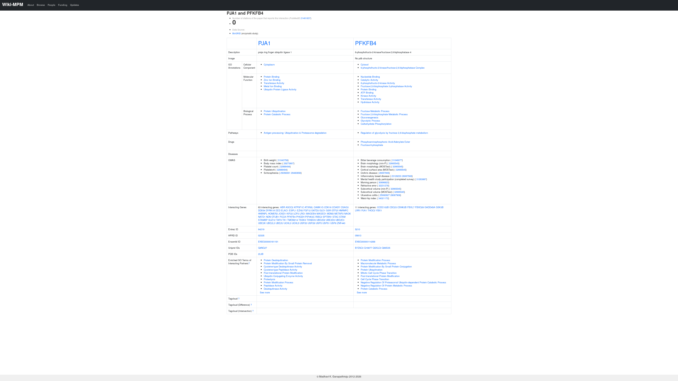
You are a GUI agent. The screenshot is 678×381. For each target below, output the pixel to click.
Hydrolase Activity (370, 102)
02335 (261, 235)
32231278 (383, 185)
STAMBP (263, 220)
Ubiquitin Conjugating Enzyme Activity (283, 276)
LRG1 (302, 213)
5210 (357, 229)
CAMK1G (318, 207)
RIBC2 (318, 216)
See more (265, 292)
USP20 (303, 223)
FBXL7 (410, 207)
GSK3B (440, 207)
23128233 (396, 176)
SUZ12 (271, 220)
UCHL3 (287, 223)
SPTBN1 (327, 216)
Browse (41, 5)
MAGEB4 (311, 213)
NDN (268, 216)
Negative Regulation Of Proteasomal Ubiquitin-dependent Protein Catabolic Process (403, 282)
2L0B (260, 254)
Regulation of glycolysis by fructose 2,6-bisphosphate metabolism (394, 132)
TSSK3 (302, 220)
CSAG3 (345, 207)
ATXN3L (309, 207)
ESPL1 (292, 210)
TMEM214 (292, 220)
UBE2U (279, 223)
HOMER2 (273, 213)
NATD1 (261, 216)
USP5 (319, 223)
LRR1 (358, 210)
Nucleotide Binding (370, 76)
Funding (62, 5)
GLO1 (322, 210)
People (51, 5)
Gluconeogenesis (369, 117)
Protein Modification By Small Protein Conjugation (386, 266)
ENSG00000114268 (365, 241)
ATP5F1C (299, 207)
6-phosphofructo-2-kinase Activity (378, 83)
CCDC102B (383, 207)
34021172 (383, 198)
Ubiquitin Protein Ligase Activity (280, 89)
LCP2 (296, 213)
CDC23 (393, 207)
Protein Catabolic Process (277, 114)
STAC (335, 216)
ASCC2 (289, 207)
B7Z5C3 (359, 247)
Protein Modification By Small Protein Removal (288, 263)
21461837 (306, 18)
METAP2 (339, 213)
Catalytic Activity (369, 79)
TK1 (284, 220)
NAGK (347, 213)
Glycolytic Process (370, 120)
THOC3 (371, 210)
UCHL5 (295, 223)
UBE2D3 (330, 220)
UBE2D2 (320, 220)
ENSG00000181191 (268, 241)
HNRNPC (343, 210)
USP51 (326, 223)
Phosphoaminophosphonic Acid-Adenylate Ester (385, 141)
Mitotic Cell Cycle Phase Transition (379, 272)
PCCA (283, 216)
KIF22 (290, 213)
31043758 (283, 160)
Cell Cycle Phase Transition (375, 279)
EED (278, 210)
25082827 (385, 195)
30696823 (383, 182)
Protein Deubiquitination (276, 260)
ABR (282, 207)
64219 (261, 229)
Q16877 (368, 247)
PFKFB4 (365, 43)
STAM (342, 216)
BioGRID (236, 33)
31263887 (421, 179)
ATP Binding (367, 92)
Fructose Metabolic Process (375, 111)
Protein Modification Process (278, 282)
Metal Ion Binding (273, 86)
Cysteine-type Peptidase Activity (280, 269)
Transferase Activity (274, 83)
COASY (336, 207)
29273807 (289, 163)
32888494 (285, 166)
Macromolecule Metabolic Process (378, 263)
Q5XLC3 (377, 247)
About (30, 5)
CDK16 (327, 207)
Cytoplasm (269, 64)
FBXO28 (419, 207)
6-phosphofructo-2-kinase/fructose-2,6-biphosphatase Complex (393, 67)
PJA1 (264, 43)
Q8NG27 (262, 247)
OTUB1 (275, 216)
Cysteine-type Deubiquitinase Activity (283, 266)
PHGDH (300, 216)
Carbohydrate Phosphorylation (376, 123)
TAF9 (279, 220)
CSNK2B (402, 207)
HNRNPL (262, 213)
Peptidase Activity (273, 285)
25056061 (285, 172)
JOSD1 (282, 213)
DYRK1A (270, 210)
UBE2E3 (339, 220)
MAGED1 (321, 213)
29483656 (296, 172)
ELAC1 (284, 210)
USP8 (333, 223)
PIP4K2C (310, 216)
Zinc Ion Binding (272, 79)
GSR (328, 210)
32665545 (394, 163)
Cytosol (364, 64)
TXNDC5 (311, 220)
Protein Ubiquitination (275, 111)
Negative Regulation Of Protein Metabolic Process (386, 285)
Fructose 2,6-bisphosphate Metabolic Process (384, 114)
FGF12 (307, 210)
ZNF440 (341, 223)
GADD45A (429, 207)
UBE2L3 (270, 223)
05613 (358, 235)
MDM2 (330, 213)
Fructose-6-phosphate (372, 145)
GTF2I (335, 210)
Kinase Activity (368, 95)
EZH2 (300, 210)
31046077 (397, 160)
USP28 (311, 223)
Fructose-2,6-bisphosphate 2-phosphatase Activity (386, 86)
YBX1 (379, 210)
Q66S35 (386, 247)
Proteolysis (269, 279)
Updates (74, 5)
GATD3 (315, 210)
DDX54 (261, 210)
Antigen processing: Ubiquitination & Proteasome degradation (295, 132)
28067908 (384, 172)
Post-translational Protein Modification (283, 272)
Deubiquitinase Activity (275, 288)
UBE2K (262, 223)
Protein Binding (271, 76)
